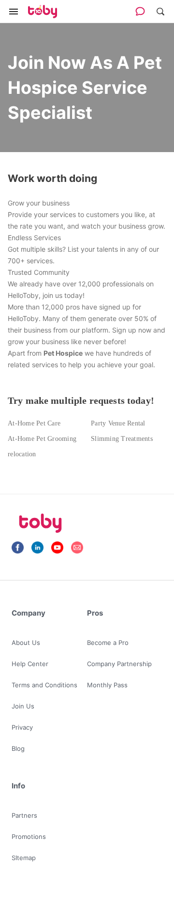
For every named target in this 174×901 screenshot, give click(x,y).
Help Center (30, 664)
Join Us (23, 706)
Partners (24, 815)
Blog (18, 748)
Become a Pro (108, 642)
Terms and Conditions (44, 685)
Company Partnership (119, 664)
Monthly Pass (107, 685)
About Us (26, 642)
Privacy (22, 727)
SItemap (24, 858)
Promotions (29, 836)
